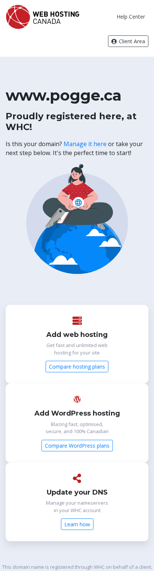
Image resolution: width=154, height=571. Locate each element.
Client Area (131, 41)
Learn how (77, 524)
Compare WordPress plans (77, 445)
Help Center (131, 16)
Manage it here (85, 144)
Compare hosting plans (77, 366)
